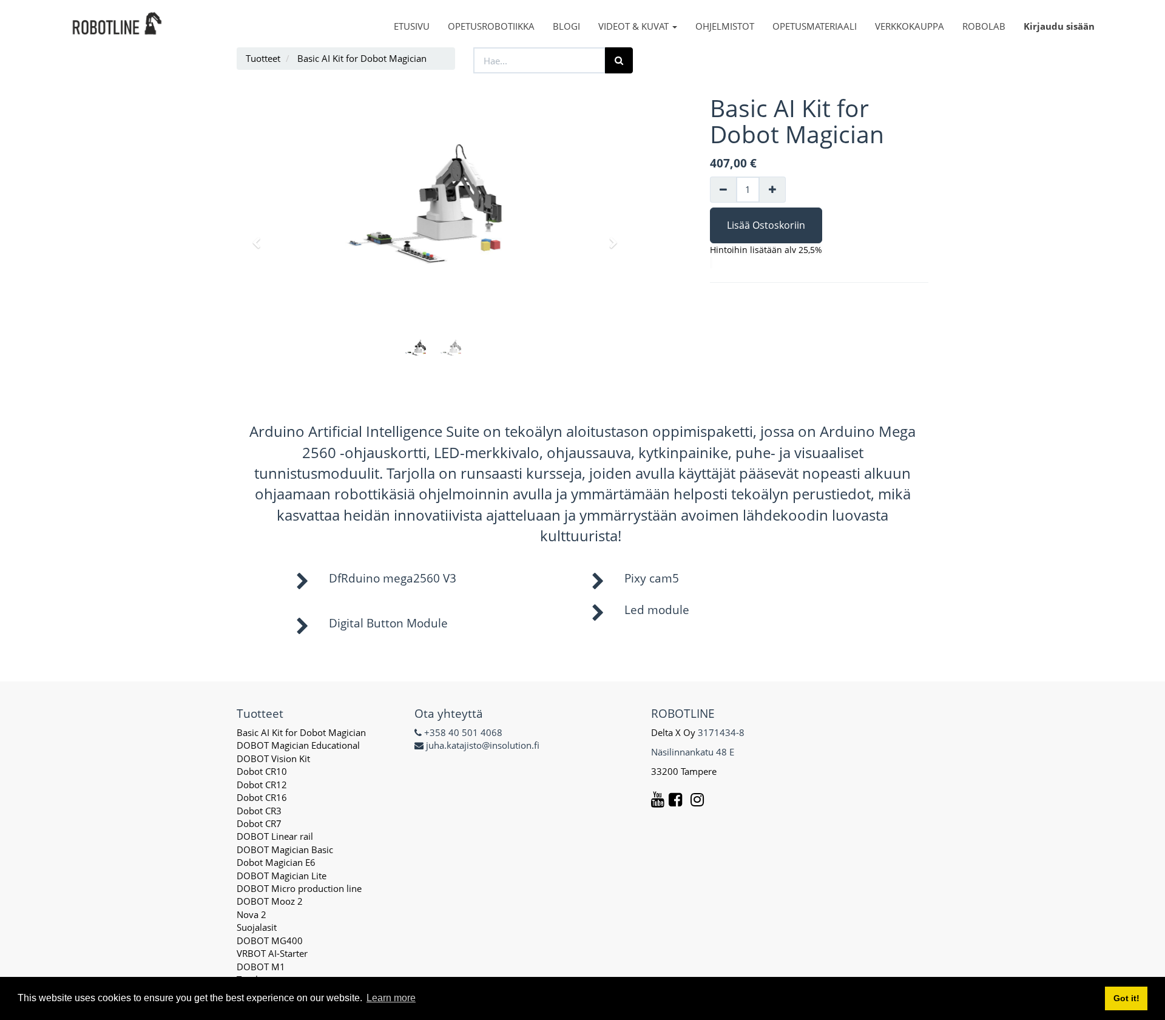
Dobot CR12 (262, 785)
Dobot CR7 (259, 823)
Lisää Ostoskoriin (766, 225)
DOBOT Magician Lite (281, 876)
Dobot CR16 (262, 797)
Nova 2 (251, 914)
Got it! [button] (1126, 998)
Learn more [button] (391, 998)
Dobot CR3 (259, 811)
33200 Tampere (685, 771)
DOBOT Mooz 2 (270, 901)
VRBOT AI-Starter (272, 953)
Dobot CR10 (262, 771)
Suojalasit (257, 927)
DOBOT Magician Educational (298, 745)
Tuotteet (263, 58)
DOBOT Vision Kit (273, 758)
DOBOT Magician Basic (285, 849)
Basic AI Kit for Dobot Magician (301, 732)
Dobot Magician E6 (276, 862)
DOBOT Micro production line (299, 888)
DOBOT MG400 (270, 940)
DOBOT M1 (261, 967)
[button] (260, 237)
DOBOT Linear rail (275, 836)
